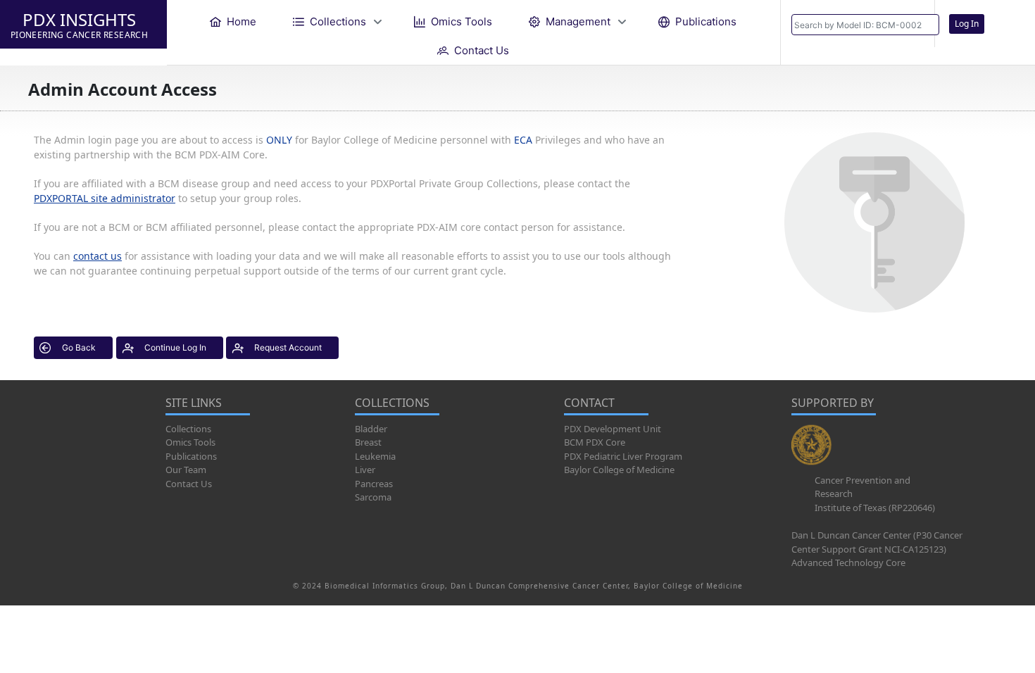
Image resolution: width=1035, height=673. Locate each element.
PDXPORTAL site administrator (104, 198)
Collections (188, 428)
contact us (97, 256)
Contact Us (188, 483)
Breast (368, 442)
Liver (365, 469)
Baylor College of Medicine (619, 469)
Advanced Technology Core (848, 562)
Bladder (371, 428)
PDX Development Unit (612, 428)
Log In (967, 24)
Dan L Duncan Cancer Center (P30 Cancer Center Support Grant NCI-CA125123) (876, 542)
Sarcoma (373, 497)
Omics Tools (190, 442)
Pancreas (374, 483)
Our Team (185, 469)
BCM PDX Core (594, 442)
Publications (191, 456)
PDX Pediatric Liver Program (623, 456)
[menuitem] (233, 21)
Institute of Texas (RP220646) (875, 507)
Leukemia (375, 456)
